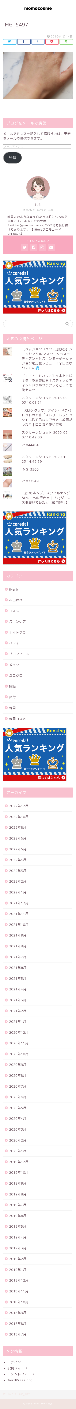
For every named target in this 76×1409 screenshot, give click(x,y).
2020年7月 (17, 1086)
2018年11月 (18, 1291)
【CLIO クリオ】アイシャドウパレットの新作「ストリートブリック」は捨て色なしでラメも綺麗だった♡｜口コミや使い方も (47, 417)
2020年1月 (17, 1151)
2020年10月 (18, 1054)
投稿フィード (17, 1368)
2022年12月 (18, 806)
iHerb (13, 589)
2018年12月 (18, 1280)
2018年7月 (17, 1334)
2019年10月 (18, 1172)
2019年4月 (17, 1237)
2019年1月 (17, 1269)
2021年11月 (18, 914)
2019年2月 (17, 1259)
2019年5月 (17, 1226)
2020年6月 (17, 1097)
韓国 (12, 708)
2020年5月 (17, 1108)
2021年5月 (17, 978)
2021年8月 (17, 946)
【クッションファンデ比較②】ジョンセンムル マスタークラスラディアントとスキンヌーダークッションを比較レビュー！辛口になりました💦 (47, 358)
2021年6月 (17, 967)
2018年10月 (18, 1302)
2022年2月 (17, 881)
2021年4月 (17, 989)
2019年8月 (17, 1194)
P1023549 (30, 481)
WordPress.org (20, 1380)
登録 (12, 158)
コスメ (14, 611)
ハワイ (14, 643)
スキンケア (17, 621)
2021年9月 (17, 935)
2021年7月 (17, 957)
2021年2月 (17, 1011)
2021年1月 (17, 1021)
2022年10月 (18, 817)
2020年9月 (17, 1064)
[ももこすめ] (38, 12)
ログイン (14, 1362)
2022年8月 (17, 827)
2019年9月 (17, 1183)
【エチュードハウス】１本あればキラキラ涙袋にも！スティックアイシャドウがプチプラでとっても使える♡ (47, 383)
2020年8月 (17, 1075)
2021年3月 (17, 1000)
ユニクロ (16, 675)
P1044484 (30, 445)
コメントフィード (20, 1374)
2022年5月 (17, 849)
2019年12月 (18, 1162)
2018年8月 (17, 1323)
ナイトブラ (17, 632)
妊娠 (12, 686)
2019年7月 (17, 1205)
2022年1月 (17, 892)
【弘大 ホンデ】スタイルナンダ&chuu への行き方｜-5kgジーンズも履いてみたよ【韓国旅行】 (46, 498)
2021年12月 (18, 903)
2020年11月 (18, 1043)
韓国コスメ (17, 719)
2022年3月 (17, 871)
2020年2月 (17, 1140)
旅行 (12, 697)
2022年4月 (17, 860)
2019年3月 (17, 1248)
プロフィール (19, 654)
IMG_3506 (30, 469)
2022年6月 (17, 838)
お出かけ (16, 600)
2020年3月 (17, 1129)
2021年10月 (18, 924)
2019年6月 (17, 1216)
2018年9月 (17, 1313)
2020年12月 (18, 1032)
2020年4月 (17, 1118)
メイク (14, 665)
